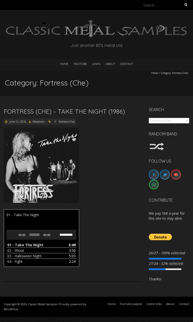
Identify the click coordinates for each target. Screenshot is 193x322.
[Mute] (55, 234)
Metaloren (38, 121)
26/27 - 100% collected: (167, 253)
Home (154, 73)
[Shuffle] (157, 144)
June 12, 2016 (17, 121)
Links (96, 64)
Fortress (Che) (67, 121)
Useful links (154, 304)
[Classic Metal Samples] (96, 22)
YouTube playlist (131, 304)
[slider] (67, 234)
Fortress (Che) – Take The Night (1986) (64, 111)
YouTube (80, 64)
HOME (64, 64)
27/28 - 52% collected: (166, 263)
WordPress (11, 309)
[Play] (13, 234)
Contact (126, 64)
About (110, 64)
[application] (41, 235)
